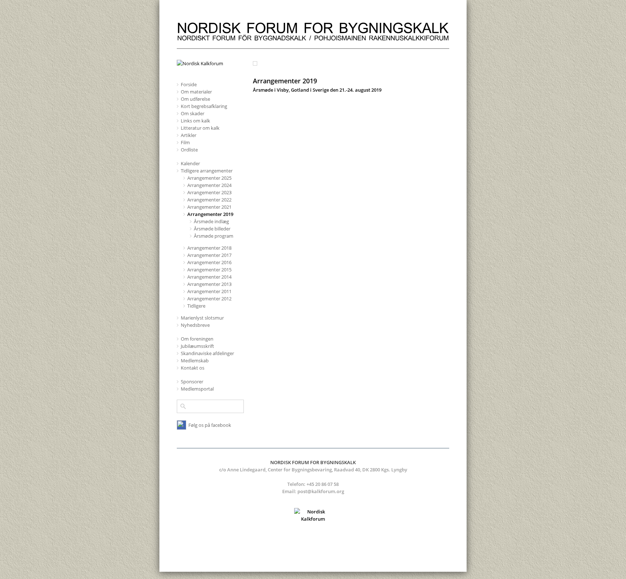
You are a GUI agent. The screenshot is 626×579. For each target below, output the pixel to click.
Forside (189, 84)
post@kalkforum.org (320, 491)
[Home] (313, 45)
